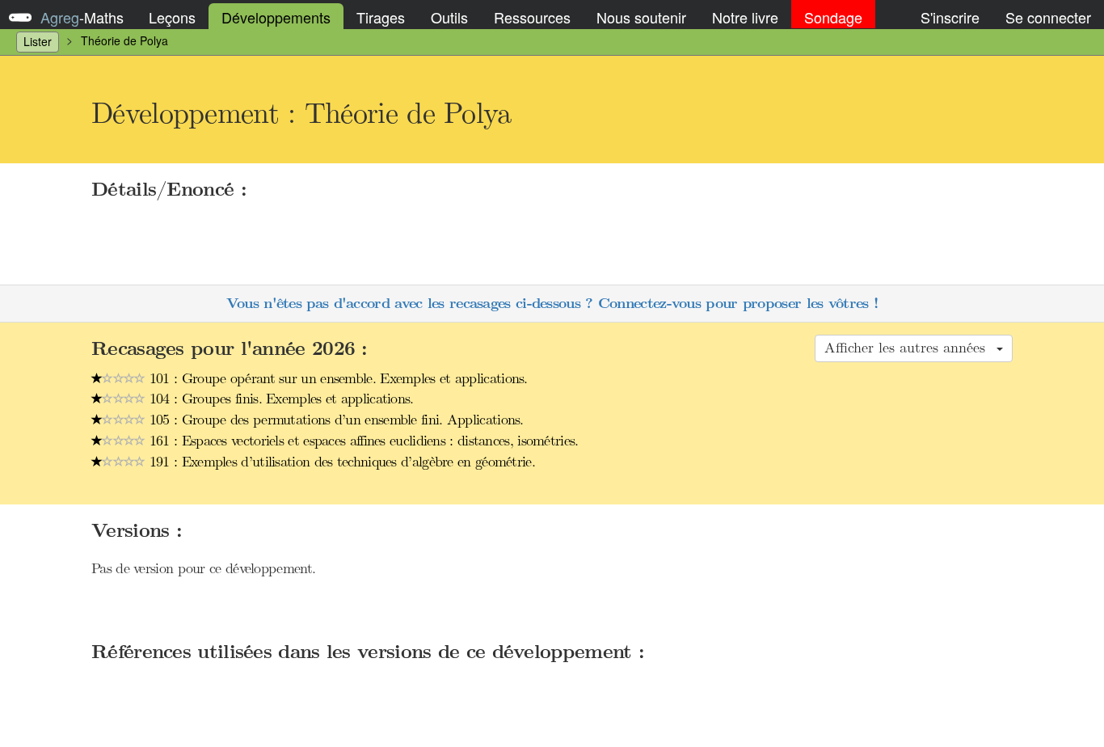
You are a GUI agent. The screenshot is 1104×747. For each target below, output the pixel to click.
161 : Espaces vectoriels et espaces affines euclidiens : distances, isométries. (362, 440)
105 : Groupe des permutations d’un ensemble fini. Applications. (334, 419)
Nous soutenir (641, 16)
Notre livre (745, 16)
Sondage (833, 16)
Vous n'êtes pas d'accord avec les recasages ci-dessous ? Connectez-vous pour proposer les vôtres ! (552, 303)
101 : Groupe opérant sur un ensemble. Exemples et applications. (336, 378)
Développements (276, 16)
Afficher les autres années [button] (909, 348)
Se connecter (1048, 16)
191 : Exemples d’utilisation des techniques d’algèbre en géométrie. (340, 462)
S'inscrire (950, 16)
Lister (37, 41)
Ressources (532, 16)
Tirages (380, 16)
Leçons (172, 16)
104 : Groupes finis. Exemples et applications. (279, 398)
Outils (449, 16)
